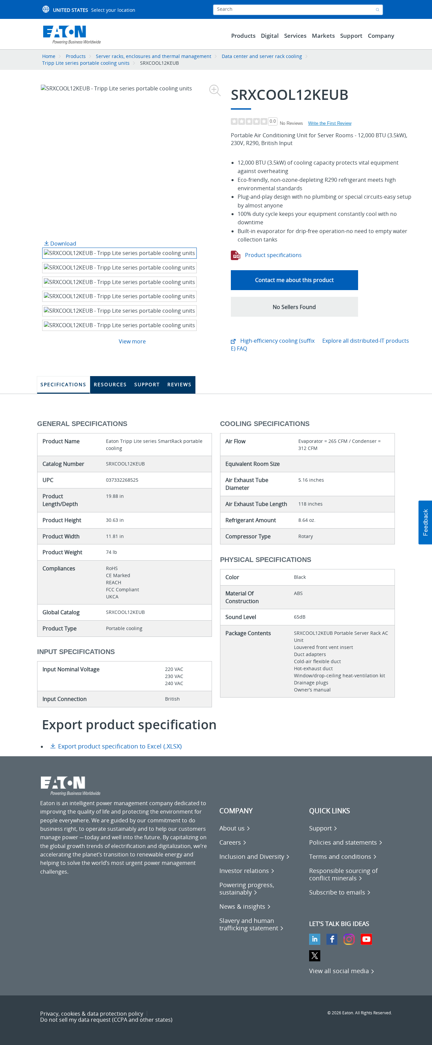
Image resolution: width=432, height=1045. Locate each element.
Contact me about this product (294, 280)
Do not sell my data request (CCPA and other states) (106, 1019)
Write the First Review (329, 123)
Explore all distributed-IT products (365, 340)
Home (48, 56)
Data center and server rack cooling (262, 56)
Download (62, 243)
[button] (294, 307)
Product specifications (273, 255)
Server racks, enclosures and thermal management (153, 56)
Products (76, 56)
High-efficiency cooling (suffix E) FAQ (273, 344)
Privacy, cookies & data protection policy (91, 1013)
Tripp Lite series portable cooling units (86, 63)
